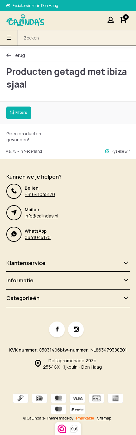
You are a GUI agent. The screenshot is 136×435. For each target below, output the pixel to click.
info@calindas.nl (41, 216)
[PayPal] (77, 410)
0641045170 (38, 237)
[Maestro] (58, 410)
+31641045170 (40, 194)
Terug (18, 55)
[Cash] (20, 399)
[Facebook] (57, 329)
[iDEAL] (39, 399)
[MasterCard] (58, 399)
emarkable (85, 418)
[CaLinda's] (25, 20)
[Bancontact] (96, 399)
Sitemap (104, 418)
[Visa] (77, 399)
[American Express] (115, 399)
